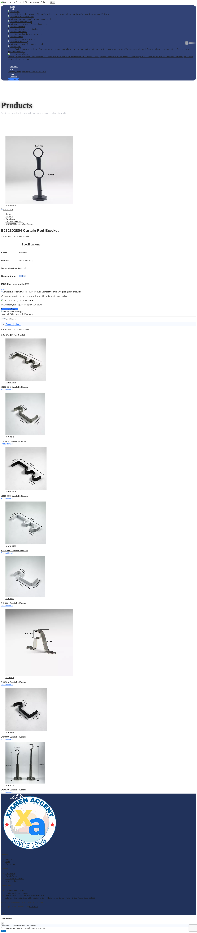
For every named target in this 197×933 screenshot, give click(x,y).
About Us (14, 66)
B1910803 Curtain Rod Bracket (13, 736)
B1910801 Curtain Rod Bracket (13, 603)
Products (13, 9)
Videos (12, 74)
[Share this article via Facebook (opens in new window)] (7, 319)
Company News (14, 71)
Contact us (10, 864)
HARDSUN (33, 906)
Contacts (13, 76)
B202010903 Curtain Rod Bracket (14, 496)
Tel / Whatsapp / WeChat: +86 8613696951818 (24, 895)
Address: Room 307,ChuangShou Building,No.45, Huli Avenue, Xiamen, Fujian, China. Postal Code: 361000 (50, 898)
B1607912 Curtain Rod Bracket (13, 682)
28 (21, 276)
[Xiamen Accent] (25, 2)
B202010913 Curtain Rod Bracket (14, 387)
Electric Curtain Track (14, 878)
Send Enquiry (13, 79)
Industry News (28, 71)
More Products (11, 881)
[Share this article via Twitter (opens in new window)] (10, 319)
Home (12, 6)
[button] (42, 292)
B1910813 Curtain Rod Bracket (13, 441)
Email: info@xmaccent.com (17, 893)
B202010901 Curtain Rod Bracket (14, 550)
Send (3, 931)
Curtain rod (10, 873)
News (12, 69)
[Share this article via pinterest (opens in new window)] (15, 319)
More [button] (3, 289)
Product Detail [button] (7, 389)
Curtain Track (11, 876)
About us (9, 859)
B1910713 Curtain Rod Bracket (13, 789)
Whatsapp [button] (28, 314)
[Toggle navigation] (52, 2)
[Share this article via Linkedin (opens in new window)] (13, 319)
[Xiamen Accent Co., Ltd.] (29, 850)
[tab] (100, 324)
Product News (40, 71)
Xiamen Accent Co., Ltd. (15, 890)
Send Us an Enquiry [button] (9, 309)
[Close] (2, 923)
